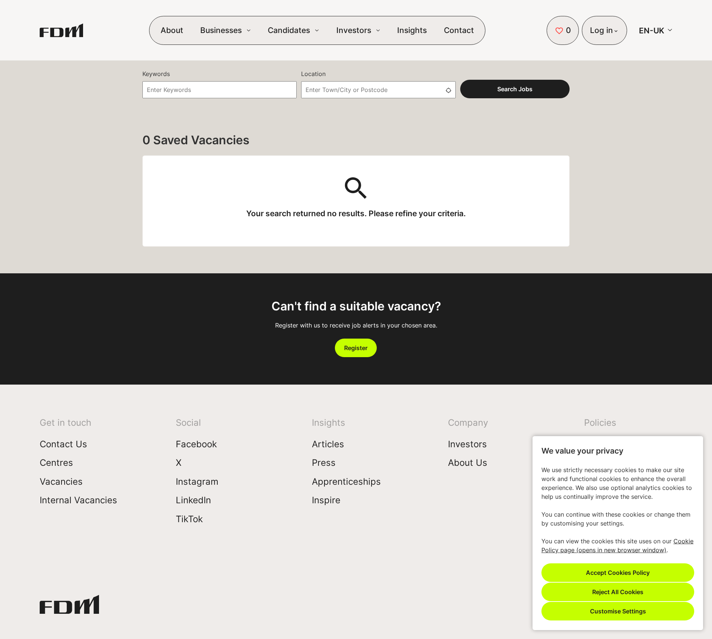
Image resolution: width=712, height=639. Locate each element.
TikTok (189, 519)
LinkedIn (193, 500)
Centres (56, 462)
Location (313, 74)
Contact (459, 30)
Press (324, 462)
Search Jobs (515, 89)
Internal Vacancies (78, 500)
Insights (412, 30)
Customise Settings (618, 611)
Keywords (156, 74)
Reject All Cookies (617, 591)
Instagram (197, 481)
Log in (601, 30)
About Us (467, 462)
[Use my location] (448, 89)
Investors (467, 444)
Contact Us (63, 444)
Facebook (196, 444)
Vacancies (61, 481)
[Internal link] (69, 607)
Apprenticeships (346, 481)
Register (355, 347)
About (172, 30)
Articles (328, 444)
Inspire (326, 500)
